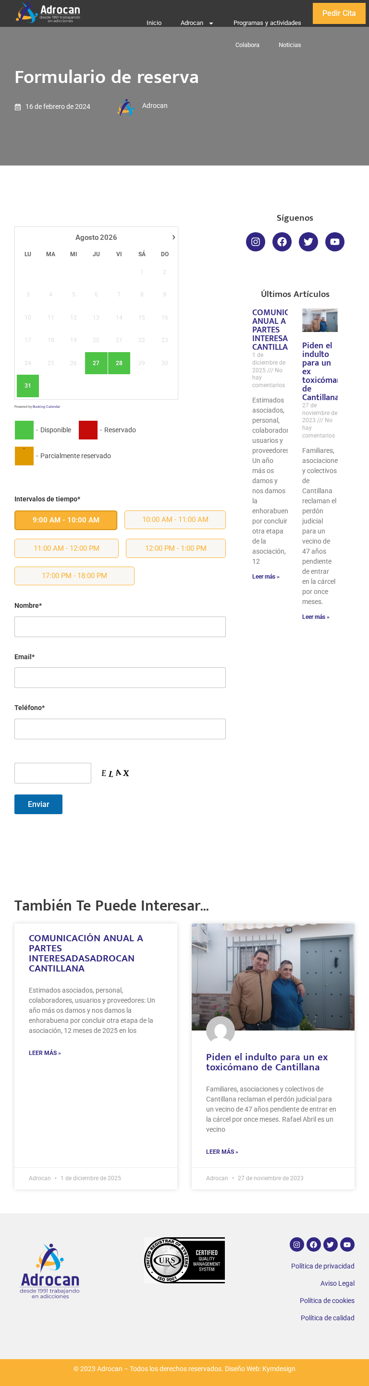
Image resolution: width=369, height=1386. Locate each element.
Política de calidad (328, 1318)
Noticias (290, 44)
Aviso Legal (337, 1283)
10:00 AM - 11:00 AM (175, 519)
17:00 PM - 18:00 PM (74, 575)
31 (28, 385)
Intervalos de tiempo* (47, 499)
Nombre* (28, 606)
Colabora (247, 44)
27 (96, 363)
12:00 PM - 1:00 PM (176, 548)
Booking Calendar (46, 407)
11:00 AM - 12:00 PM (66, 548)
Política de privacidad (323, 1266)
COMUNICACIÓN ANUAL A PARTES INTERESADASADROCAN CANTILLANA (86, 953)
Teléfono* (29, 708)
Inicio (154, 22)
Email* (24, 657)
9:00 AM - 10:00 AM (66, 520)
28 (119, 363)
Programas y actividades (268, 22)
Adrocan (192, 22)
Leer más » (266, 576)
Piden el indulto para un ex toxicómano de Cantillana (267, 1062)
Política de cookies (327, 1301)
